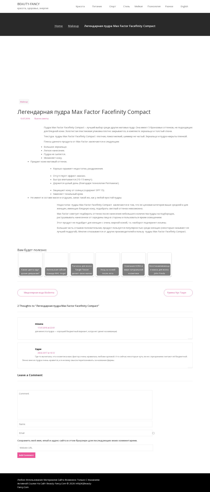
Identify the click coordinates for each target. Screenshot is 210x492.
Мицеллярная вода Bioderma (39, 292)
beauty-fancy (28, 4)
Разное (169, 6)
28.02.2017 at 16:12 (46, 352)
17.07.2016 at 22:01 (46, 327)
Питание (97, 6)
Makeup (24, 101)
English (184, 6)
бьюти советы (41, 118)
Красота (80, 6)
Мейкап (139, 6)
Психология (153, 6)
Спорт (112, 6)
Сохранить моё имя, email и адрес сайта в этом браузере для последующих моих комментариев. (77, 440)
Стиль (126, 6)
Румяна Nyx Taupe (176, 292)
